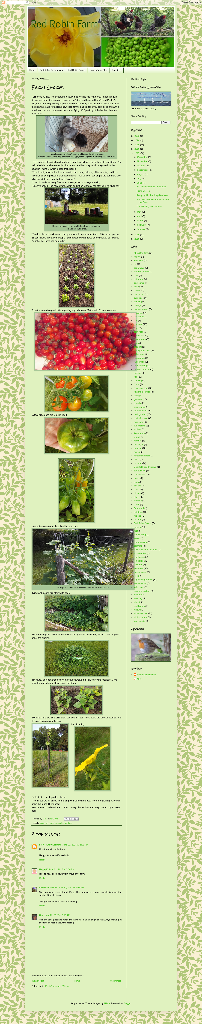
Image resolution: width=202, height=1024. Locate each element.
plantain (138, 500)
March (140, 220)
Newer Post (38, 980)
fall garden (139, 361)
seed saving (140, 534)
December (142, 157)
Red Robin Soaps (76, 70)
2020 (137, 140)
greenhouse (140, 410)
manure (138, 440)
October (141, 165)
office (136, 459)
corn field (138, 331)
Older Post (115, 980)
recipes (137, 516)
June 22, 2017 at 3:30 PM (61, 869)
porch (137, 504)
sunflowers (139, 557)
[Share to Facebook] (74, 819)
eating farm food (142, 350)
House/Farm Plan (98, 70)
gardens (138, 399)
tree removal (140, 572)
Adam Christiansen (146, 674)
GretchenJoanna (48, 887)
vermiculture (140, 583)
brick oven (139, 294)
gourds (137, 403)
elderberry (139, 354)
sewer (137, 538)
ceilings (137, 305)
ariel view (138, 260)
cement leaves (141, 309)
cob (135, 320)
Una (41, 915)
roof (136, 531)
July (139, 178)
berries (137, 290)
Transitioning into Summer (150, 206)
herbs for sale (141, 418)
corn (136, 328)
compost (138, 324)
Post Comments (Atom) (57, 986)
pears (137, 478)
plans (136, 497)
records (137, 519)
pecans (137, 485)
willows (137, 609)
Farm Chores (143, 191)
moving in (138, 444)
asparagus (139, 268)
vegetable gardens (63, 823)
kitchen (137, 429)
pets (136, 489)
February (142, 224)
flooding (138, 380)
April (139, 216)
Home (32, 70)
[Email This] (65, 819)
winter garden (141, 613)
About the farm (141, 253)
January (141, 229)
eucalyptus (139, 358)
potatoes (138, 512)
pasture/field (140, 474)
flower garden (141, 388)
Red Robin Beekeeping (51, 70)
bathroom (138, 279)
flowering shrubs (142, 391)
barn (136, 275)
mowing (138, 448)
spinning (138, 546)
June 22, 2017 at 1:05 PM (75, 844)
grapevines (139, 407)
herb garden (140, 414)
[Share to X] (71, 819)
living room (139, 433)
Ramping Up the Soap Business (152, 195)
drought (138, 346)
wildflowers (139, 606)
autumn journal (141, 271)
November (142, 161)
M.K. (139, 679)
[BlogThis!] (68, 819)
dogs (136, 343)
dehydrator (139, 335)
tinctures (138, 564)
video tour (139, 587)
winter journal (140, 617)
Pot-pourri (139, 508)
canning (138, 301)
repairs (137, 527)
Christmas (139, 316)
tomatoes (138, 568)
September (143, 170)
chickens (50, 823)
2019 (137, 144)
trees (136, 576)
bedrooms (139, 283)
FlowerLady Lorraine (50, 844)
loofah (137, 437)
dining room (140, 339)
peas (136, 482)
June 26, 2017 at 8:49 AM (57, 915)
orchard (138, 463)
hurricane (138, 422)
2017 (137, 153)
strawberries (140, 553)
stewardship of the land (145, 549)
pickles (137, 493)
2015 (137, 239)
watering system (142, 591)
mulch (137, 452)
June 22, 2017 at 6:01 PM (71, 887)
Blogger (127, 1003)
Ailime (107, 1003)
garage (137, 395)
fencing (137, 373)
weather (138, 594)
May (139, 212)
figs (135, 376)
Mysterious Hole (142, 455)
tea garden (139, 561)
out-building (140, 470)
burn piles (139, 298)
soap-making (140, 542)
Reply (42, 859)
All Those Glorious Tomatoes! (151, 186)
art (135, 264)
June (140, 183)
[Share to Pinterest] (77, 819)
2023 (137, 136)
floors (136, 384)
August (141, 174)
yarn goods (139, 621)
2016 (137, 234)
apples (137, 256)
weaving (138, 598)
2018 (137, 149)
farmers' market (142, 369)
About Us (116, 70)
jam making (139, 425)
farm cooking (140, 365)
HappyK (43, 869)
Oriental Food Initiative (145, 467)
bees (42, 823)
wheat (137, 602)
